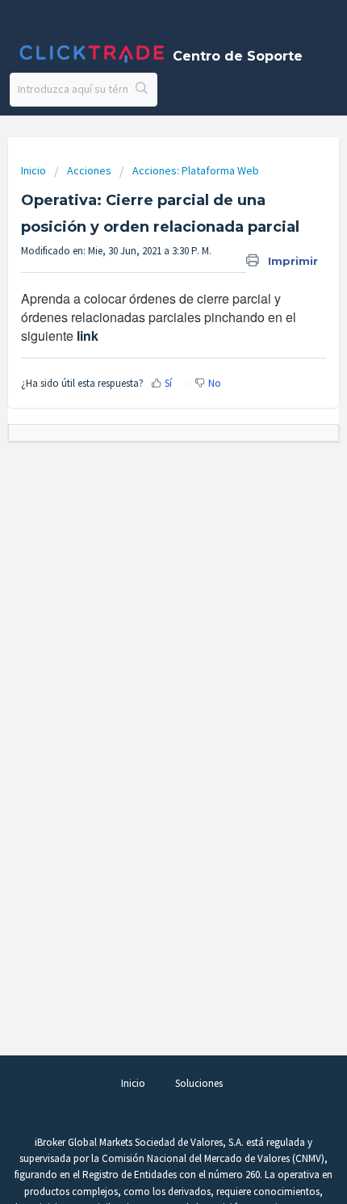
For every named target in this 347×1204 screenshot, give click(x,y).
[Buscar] (142, 89)
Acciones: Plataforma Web (195, 170)
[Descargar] (144, 597)
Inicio (34, 170)
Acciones (89, 170)
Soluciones (199, 1083)
